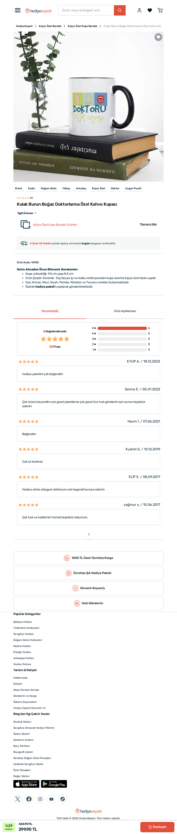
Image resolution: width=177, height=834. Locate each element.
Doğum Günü (48, 188)
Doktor (115, 188)
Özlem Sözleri (21, 733)
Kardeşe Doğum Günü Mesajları (32, 758)
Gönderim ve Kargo (25, 695)
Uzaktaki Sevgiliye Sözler (28, 764)
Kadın (31, 188)
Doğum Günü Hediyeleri (27, 640)
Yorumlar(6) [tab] (49, 311)
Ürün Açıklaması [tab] (125, 311)
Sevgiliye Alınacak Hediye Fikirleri (33, 727)
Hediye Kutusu (22, 664)
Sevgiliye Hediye (23, 633)
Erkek (18, 188)
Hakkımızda (20, 677)
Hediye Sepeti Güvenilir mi (29, 707)
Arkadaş (81, 188)
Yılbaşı (66, 188)
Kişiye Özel (98, 188)
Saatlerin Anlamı (23, 739)
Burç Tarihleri (21, 745)
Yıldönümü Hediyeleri (26, 627)
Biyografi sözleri (23, 752)
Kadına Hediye (22, 646)
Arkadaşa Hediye (23, 658)
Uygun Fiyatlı (133, 188)
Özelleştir (160, 827)
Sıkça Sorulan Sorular (26, 689)
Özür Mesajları (22, 770)
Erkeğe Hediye (22, 652)
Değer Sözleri (21, 776)
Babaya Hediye (22, 621)
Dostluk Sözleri (22, 721)
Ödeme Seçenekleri (25, 701)
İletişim (17, 683)
